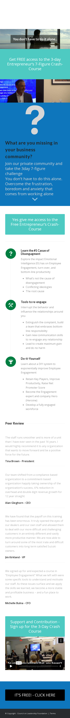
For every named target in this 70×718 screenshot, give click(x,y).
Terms (53, 713)
